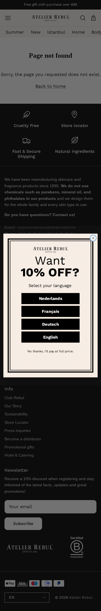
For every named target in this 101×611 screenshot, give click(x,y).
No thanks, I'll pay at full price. (50, 351)
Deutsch (50, 324)
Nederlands (50, 298)
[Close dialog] (93, 238)
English (50, 337)
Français (50, 311)
